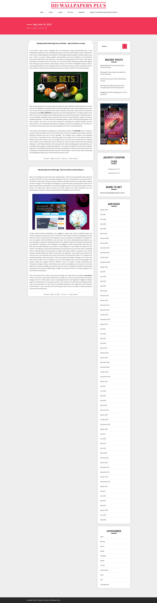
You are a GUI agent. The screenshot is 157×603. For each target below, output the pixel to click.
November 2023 (104, 367)
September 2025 (105, 262)
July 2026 (102, 214)
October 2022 (104, 420)
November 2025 (104, 253)
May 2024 (103, 338)
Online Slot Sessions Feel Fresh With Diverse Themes (113, 80)
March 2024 (103, 348)
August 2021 (104, 486)
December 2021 (104, 467)
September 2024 (105, 319)
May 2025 (103, 281)
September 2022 (105, 424)
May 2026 (103, 224)
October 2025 (104, 257)
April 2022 (103, 448)
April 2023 (103, 401)
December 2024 (104, 305)
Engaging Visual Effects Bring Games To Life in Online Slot (113, 93)
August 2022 (104, 429)
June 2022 (103, 439)
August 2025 (104, 267)
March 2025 (103, 291)
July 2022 (102, 434)
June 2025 (103, 276)
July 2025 (102, 272)
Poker (51, 12)
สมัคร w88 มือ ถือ (46, 113)
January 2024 (104, 358)
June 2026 (103, 219)
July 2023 (102, 386)
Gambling (81, 12)
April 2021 (103, 505)
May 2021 (103, 501)
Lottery (65, 294)
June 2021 (103, 496)
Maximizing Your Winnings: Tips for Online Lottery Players (61, 169)
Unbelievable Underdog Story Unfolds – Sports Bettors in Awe (61, 43)
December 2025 (104, 248)
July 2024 (102, 329)
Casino (60, 12)
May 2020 (103, 520)
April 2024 (103, 343)
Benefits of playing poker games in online (103, 12)
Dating (102, 551)
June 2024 (103, 334)
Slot (101, 580)
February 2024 (104, 353)
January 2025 (104, 300)
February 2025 (104, 295)
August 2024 (104, 324)
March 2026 (103, 234)
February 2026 (104, 238)
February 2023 (104, 410)
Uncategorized (104, 584)
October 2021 (104, 477)
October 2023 (104, 372)
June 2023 (103, 391)
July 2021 (102, 491)
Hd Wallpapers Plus (78, 5)
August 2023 (104, 381)
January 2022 (104, 462)
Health (102, 561)
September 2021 (105, 482)
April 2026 (103, 229)
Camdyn (47, 158)
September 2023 (105, 377)
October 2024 (104, 315)
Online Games (104, 570)
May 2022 (103, 443)
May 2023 (103, 396)
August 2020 (104, 510)
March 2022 (103, 453)
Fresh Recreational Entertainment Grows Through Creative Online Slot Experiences (112, 87)
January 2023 (104, 415)
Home (41, 12)
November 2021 (104, 472)
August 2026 (104, 210)
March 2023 (103, 405)
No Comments (74, 158)
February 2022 (104, 458)
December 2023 (104, 362)
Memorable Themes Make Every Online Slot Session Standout (113, 73)
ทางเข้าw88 (76, 131)
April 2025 (103, 286)
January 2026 (104, 243)
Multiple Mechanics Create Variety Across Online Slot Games (112, 66)
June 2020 (103, 515)
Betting (70, 12)
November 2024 (104, 310)
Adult (101, 537)
